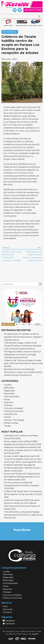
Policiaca (8, 405)
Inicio (5, 606)
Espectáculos (10, 414)
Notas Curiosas (11, 423)
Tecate (7, 426)
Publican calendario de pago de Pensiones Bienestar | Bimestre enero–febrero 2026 (22, 468)
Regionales (9, 32)
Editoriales (9, 388)
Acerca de (7, 609)
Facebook (10, 621)
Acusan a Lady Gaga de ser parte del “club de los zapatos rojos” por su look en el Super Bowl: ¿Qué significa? (22, 459)
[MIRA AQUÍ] (8, 22)
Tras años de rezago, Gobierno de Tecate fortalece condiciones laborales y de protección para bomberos (22, 346)
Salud (7, 399)
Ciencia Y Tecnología (14, 420)
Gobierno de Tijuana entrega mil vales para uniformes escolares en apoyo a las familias (23, 363)
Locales (7, 385)
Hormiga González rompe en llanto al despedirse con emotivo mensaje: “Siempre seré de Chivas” (22, 354)
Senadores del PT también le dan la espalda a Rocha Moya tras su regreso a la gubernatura (23, 337)
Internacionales (11, 396)
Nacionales (9, 393)
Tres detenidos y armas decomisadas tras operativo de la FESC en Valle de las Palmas (23, 515)
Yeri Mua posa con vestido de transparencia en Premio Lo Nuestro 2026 (21, 485)
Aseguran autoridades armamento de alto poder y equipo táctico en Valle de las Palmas (23, 450)
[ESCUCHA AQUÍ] (22, 22)
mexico (7, 417)
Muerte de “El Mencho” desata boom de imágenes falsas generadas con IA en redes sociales (22, 477)
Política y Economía (13, 411)
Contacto (7, 612)
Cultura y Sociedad (13, 408)
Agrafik (35, 634)
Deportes (8, 402)
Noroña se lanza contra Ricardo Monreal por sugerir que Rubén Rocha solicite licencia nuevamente (23, 372)
